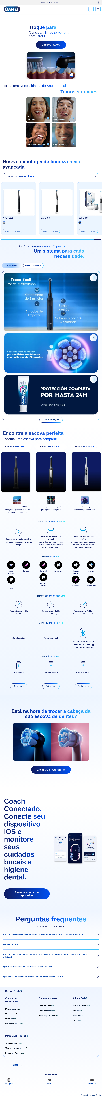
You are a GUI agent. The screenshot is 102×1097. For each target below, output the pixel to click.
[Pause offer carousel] (99, 2)
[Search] (91, 9)
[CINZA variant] (80, 222)
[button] (51, 934)
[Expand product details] (93, 277)
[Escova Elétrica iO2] (15, 473)
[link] (51, 419)
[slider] (51, 239)
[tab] (12, 265)
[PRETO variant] (4, 222)
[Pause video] (71, 76)
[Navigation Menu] (98, 9)
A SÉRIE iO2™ (9, 218)
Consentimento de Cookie (91, 1095)
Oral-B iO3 (45, 218)
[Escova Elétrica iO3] (51, 473)
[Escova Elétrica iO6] (86, 472)
